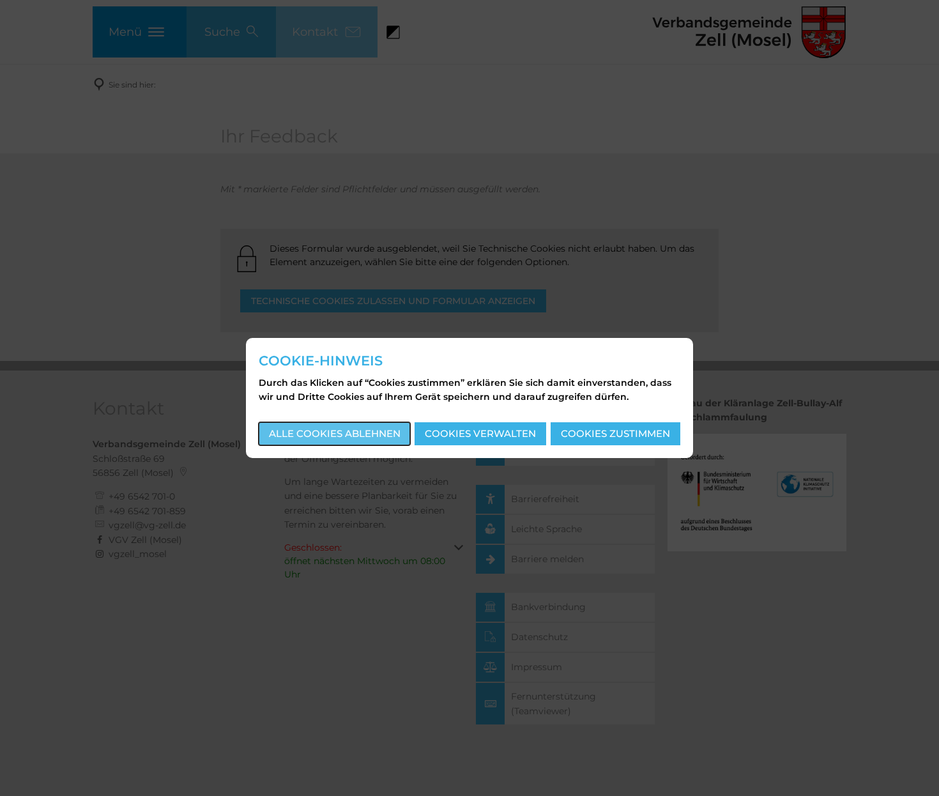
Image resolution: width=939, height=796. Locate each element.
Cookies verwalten (480, 433)
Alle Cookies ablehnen (335, 433)
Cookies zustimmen (615, 433)
